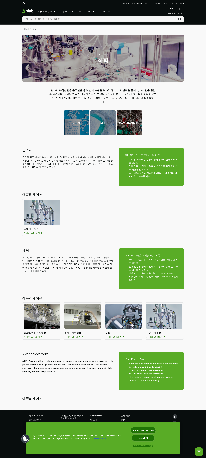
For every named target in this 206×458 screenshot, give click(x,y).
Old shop (180, 3)
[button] (25, 438)
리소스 (102, 11)
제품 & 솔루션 (45, 11)
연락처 (147, 3)
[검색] (180, 19)
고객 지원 (157, 3)
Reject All (143, 438)
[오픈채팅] (199, 451)
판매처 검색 (168, 3)
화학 (34, 29)
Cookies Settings (143, 445)
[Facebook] (175, 416)
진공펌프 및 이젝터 (36, 420)
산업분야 (65, 11)
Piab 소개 (125, 3)
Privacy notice (100, 438)
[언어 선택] (24, 3)
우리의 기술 (85, 11)
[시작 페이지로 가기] (27, 11)
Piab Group (137, 3)
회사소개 (93, 420)
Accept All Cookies (143, 430)
